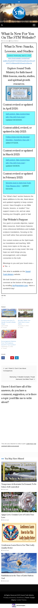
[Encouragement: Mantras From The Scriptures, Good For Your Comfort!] (8, 334)
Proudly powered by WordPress (13, 597)
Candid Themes (21, 600)
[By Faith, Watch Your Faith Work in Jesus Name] (25, 313)
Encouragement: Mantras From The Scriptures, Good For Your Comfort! (8, 343)
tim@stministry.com (20, 285)
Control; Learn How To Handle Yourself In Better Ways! (8, 322)
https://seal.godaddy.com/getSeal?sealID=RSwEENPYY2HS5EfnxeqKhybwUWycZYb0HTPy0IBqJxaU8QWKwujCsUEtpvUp (19, 61)
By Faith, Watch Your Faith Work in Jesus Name (24, 322)
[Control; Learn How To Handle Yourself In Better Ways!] (8, 313)
